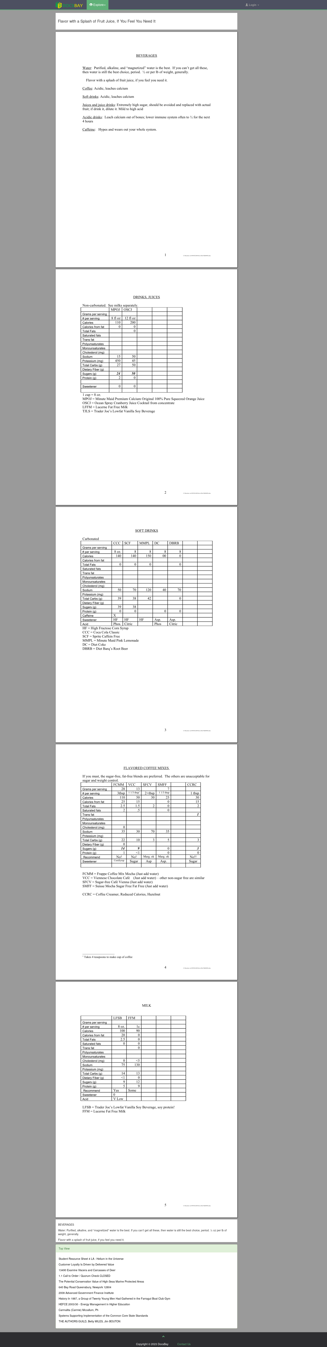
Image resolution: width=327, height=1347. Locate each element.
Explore (98, 4)
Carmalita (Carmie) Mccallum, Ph (78, 1310)
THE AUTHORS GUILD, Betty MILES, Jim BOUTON (89, 1321)
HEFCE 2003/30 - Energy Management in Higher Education (94, 1304)
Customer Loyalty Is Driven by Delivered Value (86, 1264)
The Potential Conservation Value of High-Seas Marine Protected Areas (101, 1281)
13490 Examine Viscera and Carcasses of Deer (87, 1270)
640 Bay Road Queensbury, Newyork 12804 (85, 1287)
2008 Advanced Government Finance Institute (86, 1293)
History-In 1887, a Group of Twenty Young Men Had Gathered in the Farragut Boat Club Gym (114, 1298)
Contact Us (184, 1344)
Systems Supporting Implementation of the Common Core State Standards (103, 1315)
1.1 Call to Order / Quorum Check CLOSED (84, 1276)
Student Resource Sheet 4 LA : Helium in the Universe (91, 1259)
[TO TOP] (163, 1336)
